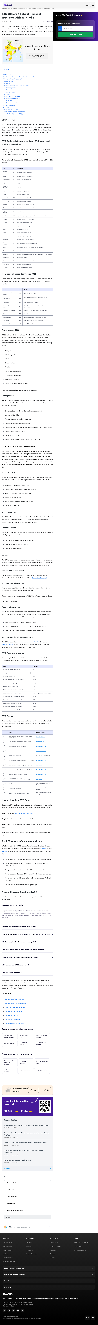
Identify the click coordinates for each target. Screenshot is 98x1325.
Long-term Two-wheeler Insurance (9, 1036)
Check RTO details (75, 34)
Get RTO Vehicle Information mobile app (14, 111)
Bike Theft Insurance (9, 1043)
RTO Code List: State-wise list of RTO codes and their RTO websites (22, 77)
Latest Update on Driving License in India (17, 85)
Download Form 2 (40, 737)
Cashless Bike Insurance (24, 1036)
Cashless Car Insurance (7, 1070)
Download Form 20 (41, 746)
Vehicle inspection (11, 90)
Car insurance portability (23, 1062)
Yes (35, 1090)
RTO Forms (6, 107)
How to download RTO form (10, 109)
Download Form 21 (41, 751)
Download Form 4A (41, 741)
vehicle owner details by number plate (28, 642)
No (48, 1090)
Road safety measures (12, 100)
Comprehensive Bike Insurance (41, 1036)
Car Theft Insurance (41, 1071)
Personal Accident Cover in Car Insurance (9, 1062)
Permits (8, 94)
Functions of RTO (8, 81)
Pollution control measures (13, 98)
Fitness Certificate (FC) (39, 578)
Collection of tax (10, 92)
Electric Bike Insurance (23, 1043)
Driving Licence (10, 83)
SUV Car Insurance (25, 1071)
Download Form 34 (41, 779)
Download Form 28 (41, 769)
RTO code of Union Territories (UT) (12, 79)
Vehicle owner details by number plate (16, 103)
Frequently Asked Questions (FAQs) (13, 113)
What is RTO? (7, 74)
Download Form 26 (41, 765)
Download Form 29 (41, 774)
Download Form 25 (41, 760)
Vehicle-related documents (13, 96)
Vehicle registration (11, 87)
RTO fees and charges (9, 105)
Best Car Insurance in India (42, 1062)
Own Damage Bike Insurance (41, 1043)
